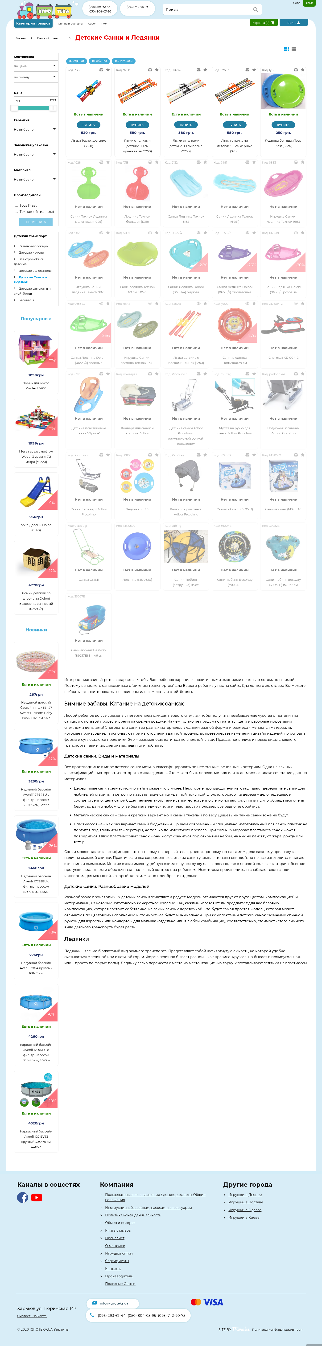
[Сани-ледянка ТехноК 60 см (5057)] (137, 254)
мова (296, 3)
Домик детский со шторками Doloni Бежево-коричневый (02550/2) (36, 600)
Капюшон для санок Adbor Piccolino (186, 511)
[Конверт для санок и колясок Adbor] (137, 395)
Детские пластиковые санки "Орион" (88, 430)
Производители (119, 1276)
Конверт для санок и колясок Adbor (137, 430)
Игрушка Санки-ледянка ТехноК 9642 (137, 360)
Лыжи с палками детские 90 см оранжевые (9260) (137, 146)
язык (309, 3)
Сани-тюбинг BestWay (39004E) (234, 582)
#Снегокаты (123, 61)
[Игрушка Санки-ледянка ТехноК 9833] (283, 183)
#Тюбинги (99, 61)
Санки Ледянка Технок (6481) (234, 218)
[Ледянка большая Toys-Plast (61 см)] (283, 91)
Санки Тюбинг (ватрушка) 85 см (186, 582)
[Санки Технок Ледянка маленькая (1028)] (88, 183)
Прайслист (114, 1238)
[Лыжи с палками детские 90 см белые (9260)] (186, 91)
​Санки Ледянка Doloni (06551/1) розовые (283, 289)
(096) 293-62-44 (100, 6)
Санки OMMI (89, 579)
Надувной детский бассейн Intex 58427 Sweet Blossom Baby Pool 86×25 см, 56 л (36, 710)
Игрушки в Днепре (245, 1195)
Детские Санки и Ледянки (30, 279)
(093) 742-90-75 (138, 6)
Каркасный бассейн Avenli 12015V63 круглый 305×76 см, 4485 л (36, 1139)
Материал (22, 170)
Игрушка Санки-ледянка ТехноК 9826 (88, 289)
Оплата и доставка (70, 23)
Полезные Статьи (120, 1284)
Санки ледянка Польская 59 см (235, 360)
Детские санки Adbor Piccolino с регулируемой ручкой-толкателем (186, 435)
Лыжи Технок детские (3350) (88, 143)
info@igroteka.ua (114, 1303)
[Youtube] (37, 1201)
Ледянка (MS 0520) (137, 579)
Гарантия (21, 120)
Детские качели (31, 252)
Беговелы (26, 300)
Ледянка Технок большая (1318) (137, 218)
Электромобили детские (29, 261)
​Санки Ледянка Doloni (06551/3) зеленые (89, 360)
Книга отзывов (118, 1230)
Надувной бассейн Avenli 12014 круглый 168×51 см (36, 968)
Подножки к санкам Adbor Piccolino (283, 430)
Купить (89, 125)
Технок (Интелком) (37, 211)
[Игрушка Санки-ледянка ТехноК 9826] (88, 254)
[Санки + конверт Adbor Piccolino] (88, 476)
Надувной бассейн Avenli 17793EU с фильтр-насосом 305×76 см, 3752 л (36, 883)
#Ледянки (76, 61)
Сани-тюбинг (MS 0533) (235, 509)
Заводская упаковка (31, 145)
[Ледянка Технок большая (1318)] (137, 183)
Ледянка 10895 (137, 509)
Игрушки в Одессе (244, 1210)
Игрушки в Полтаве (245, 1202)
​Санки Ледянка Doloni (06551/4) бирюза (186, 289)
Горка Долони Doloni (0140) (36, 527)
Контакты (113, 1269)
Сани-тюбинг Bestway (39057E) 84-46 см (88, 652)
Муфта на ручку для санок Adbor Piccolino (235, 430)
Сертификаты (117, 1261)
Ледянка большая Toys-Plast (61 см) (283, 143)
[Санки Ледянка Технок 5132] (186, 183)
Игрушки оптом (119, 1253)
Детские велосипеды (35, 270)
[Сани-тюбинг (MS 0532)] (283, 476)
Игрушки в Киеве (244, 1217)
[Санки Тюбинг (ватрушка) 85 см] (186, 546)
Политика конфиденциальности (133, 1215)
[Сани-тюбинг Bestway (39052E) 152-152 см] (283, 546)
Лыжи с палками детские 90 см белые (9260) (185, 146)
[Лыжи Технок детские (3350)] (88, 91)
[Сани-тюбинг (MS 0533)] (235, 476)
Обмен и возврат (120, 1223)
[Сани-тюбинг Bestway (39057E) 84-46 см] (88, 617)
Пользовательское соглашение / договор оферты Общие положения (155, 1197)
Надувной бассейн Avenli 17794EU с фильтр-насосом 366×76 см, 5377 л (36, 797)
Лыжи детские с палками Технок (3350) (186, 360)
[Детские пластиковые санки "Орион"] (88, 395)
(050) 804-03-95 (99, 11)
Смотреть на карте (32, 1316)
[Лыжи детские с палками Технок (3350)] (186, 324)
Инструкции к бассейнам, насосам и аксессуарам (148, 1208)
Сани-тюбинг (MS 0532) (283, 509)
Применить (36, 222)
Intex (104, 23)
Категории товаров (33, 23)
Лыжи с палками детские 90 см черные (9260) (234, 146)
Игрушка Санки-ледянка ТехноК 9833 (283, 218)
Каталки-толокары (33, 246)
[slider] (14, 108)
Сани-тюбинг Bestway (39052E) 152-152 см (283, 582)
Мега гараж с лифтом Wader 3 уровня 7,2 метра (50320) (36, 456)
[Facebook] (23, 1201)
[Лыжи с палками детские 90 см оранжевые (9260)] (137, 91)
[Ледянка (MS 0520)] (137, 546)
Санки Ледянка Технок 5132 (186, 218)
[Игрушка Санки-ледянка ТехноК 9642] (137, 324)
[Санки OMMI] (88, 546)
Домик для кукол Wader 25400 (36, 385)
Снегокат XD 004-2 (283, 357)
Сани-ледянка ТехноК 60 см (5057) (137, 289)
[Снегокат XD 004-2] (283, 324)
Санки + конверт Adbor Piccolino (88, 511)
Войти (292, 23)
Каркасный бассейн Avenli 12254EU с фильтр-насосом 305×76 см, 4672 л (36, 1052)
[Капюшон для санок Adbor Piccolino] (186, 476)
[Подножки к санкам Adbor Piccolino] (283, 395)
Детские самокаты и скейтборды (32, 291)
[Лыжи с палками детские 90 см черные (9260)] (235, 91)
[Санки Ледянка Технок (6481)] (235, 183)
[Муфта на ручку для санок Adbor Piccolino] (235, 395)
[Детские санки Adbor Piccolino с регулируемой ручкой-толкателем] (186, 395)
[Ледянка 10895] (137, 476)
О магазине (115, 1246)
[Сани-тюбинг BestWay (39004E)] (235, 546)
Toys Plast (28, 205)
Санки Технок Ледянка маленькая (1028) (88, 218)
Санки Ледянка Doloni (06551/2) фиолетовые (235, 289)
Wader (91, 23)
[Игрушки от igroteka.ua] (48, 18)
